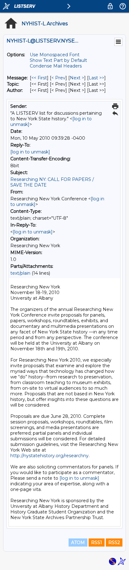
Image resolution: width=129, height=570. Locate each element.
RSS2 (114, 542)
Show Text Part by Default (58, 60)
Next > (77, 78)
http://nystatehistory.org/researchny (49, 455)
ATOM (78, 542)
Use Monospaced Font (55, 55)
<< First (39, 78)
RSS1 (96, 542)
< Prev (58, 78)
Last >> (96, 78)
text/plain (20, 273)
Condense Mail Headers (56, 66)
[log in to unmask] (30, 152)
